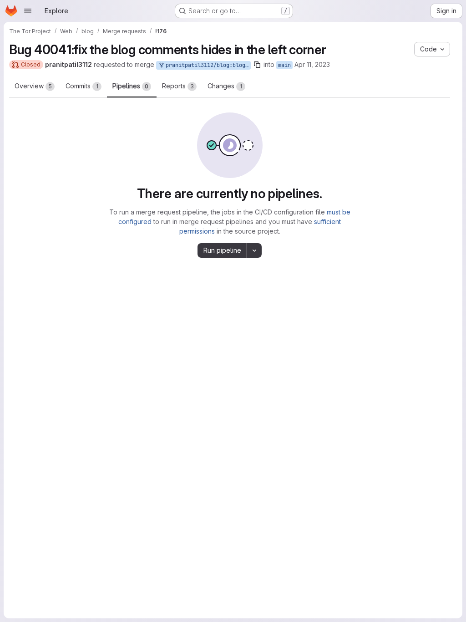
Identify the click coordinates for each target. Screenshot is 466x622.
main (284, 65)
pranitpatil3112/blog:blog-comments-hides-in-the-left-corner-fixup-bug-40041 (206, 65)
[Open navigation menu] (27, 11)
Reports (178, 86)
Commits (82, 86)
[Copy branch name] (257, 64)
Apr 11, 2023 (312, 64)
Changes (225, 86)
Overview (33, 86)
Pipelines (130, 86)
